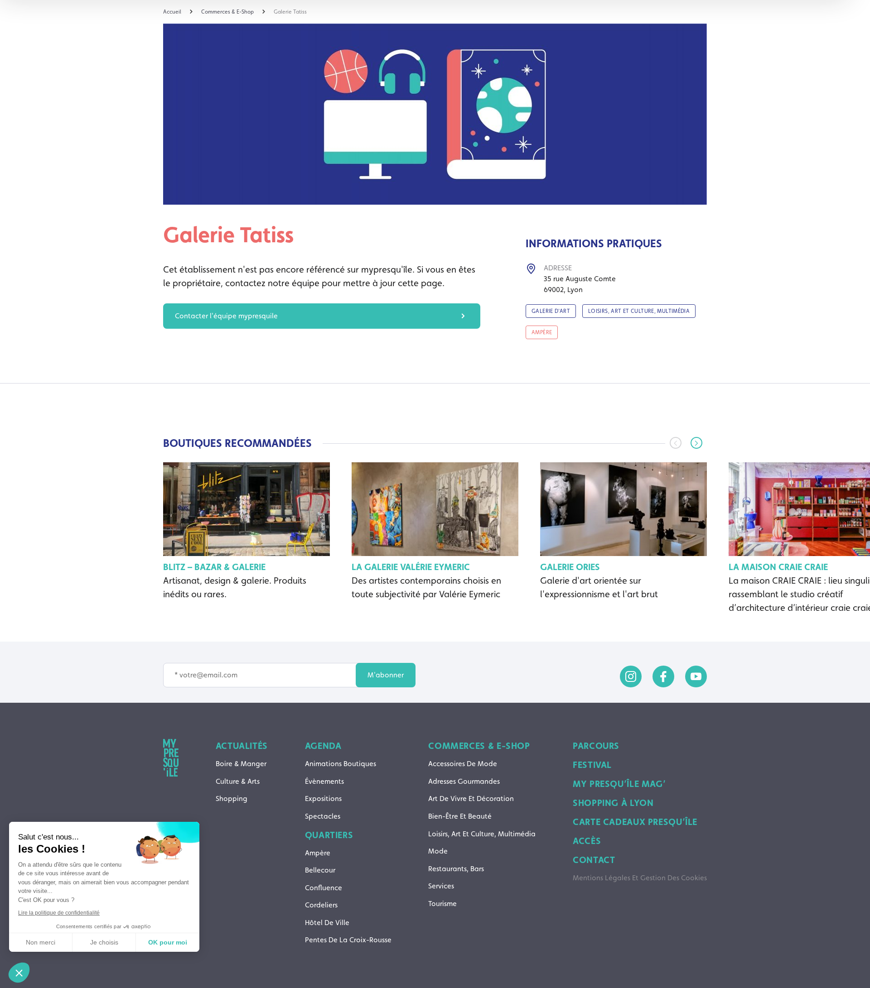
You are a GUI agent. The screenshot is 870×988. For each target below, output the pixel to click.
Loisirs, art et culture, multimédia (482, 834)
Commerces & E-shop (479, 745)
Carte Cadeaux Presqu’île (635, 821)
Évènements (324, 781)
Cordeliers (321, 905)
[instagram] (631, 676)
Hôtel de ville (327, 922)
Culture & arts (238, 781)
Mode (438, 851)
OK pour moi (167, 942)
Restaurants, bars (456, 868)
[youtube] (696, 676)
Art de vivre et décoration (471, 798)
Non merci (40, 942)
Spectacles (322, 816)
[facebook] (663, 676)
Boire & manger (241, 763)
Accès (587, 840)
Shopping (231, 798)
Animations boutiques (340, 763)
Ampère (317, 853)
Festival (592, 764)
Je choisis (104, 942)
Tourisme (442, 903)
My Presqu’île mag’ (619, 783)
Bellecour (320, 870)
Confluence (323, 887)
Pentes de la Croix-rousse (348, 939)
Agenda (323, 745)
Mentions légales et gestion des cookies (640, 877)
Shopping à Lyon (613, 802)
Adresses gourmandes (464, 781)
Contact (594, 859)
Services (441, 886)
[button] (696, 443)
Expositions (323, 798)
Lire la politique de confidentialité (59, 913)
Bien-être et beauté (460, 816)
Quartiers (329, 835)
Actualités (242, 745)
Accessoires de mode (462, 763)
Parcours (596, 745)
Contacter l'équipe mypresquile (226, 316)
